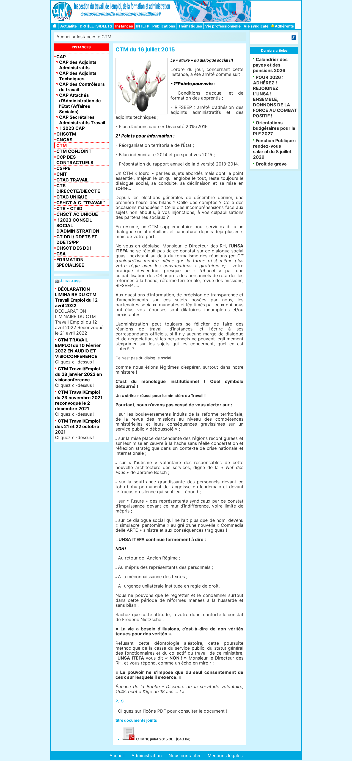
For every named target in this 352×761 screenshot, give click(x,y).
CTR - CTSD (69, 208)
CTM (106, 36)
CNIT (61, 174)
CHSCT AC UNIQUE (77, 214)
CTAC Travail (72, 180)
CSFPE (63, 168)
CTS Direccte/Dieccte (78, 188)
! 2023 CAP (72, 128)
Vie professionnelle (223, 26)
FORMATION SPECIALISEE (70, 262)
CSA (61, 254)
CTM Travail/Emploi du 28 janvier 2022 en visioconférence (78, 374)
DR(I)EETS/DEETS (96, 26)
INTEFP (142, 26)
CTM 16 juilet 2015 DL (154, 739)
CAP (61, 56)
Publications (163, 26)
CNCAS (64, 139)
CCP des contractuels (74, 159)
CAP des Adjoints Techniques (78, 75)
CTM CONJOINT (74, 151)
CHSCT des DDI (73, 248)
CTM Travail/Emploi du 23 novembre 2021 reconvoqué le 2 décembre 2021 (79, 400)
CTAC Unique (71, 197)
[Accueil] (55, 26)
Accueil (64, 36)
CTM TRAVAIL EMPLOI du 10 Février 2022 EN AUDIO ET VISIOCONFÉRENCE (78, 348)
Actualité (68, 26)
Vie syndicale (256, 26)
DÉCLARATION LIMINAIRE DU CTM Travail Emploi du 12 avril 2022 (76, 297)
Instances (124, 26)
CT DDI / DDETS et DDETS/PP (76, 239)
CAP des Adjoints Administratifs (78, 64)
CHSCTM (66, 134)
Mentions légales (225, 755)
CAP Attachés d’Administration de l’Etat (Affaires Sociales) (80, 103)
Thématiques (190, 26)
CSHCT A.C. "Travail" (80, 202)
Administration (146, 755)
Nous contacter (185, 755)
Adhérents (284, 26)
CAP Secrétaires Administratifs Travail (82, 119)
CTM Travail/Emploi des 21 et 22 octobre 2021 (77, 426)
